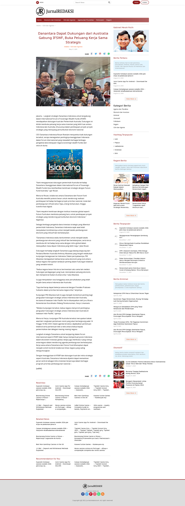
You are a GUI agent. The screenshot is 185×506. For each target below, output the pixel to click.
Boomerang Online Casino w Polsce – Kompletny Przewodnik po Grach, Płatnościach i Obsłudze (63, 398)
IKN (116, 153)
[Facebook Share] (91, 53)
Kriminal (116, 115)
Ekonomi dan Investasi (52, 20)
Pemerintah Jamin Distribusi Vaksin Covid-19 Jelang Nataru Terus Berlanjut (133, 269)
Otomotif (116, 118)
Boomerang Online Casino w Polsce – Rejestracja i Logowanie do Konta (43, 398)
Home (136, 2)
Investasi (118, 150)
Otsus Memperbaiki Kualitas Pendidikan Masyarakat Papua (134, 244)
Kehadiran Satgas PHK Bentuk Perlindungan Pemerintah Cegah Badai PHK (140, 187)
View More (130, 99)
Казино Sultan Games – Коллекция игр (102, 397)
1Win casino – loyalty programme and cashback (101, 407)
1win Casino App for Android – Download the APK (62, 388)
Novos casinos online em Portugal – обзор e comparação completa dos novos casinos (63, 407)
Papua (117, 143)
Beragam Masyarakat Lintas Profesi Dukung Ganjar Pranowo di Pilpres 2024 (136, 383)
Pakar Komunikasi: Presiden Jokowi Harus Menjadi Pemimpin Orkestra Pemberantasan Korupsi (132, 260)
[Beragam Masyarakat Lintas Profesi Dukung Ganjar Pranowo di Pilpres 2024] (118, 384)
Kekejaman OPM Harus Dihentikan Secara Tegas (131, 293)
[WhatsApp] (98, 494)
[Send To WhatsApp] (108, 53)
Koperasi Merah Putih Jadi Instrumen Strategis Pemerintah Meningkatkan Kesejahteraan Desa (121, 205)
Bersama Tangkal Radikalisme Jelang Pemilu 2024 (137, 372)
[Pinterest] (90, 494)
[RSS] (102, 494)
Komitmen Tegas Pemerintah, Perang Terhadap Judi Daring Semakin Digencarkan (130, 300)
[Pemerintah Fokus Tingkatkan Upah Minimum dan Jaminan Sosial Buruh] (140, 197)
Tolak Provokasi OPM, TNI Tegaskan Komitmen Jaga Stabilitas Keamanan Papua (130, 323)
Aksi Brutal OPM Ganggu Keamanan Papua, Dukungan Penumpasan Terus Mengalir (129, 315)
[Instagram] (94, 494)
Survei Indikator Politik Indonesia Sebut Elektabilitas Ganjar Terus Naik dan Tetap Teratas (145, 363)
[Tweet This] (95, 53)
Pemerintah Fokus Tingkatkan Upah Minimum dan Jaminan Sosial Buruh (140, 205)
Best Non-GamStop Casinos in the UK (81, 397)
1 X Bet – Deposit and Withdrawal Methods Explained (44, 407)
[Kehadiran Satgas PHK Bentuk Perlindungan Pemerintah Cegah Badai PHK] (140, 178)
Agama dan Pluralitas (86, 20)
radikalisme (119, 146)
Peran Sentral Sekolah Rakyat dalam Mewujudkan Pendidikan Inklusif (121, 187)
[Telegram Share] (104, 53)
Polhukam (100, 20)
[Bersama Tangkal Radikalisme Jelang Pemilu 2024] (118, 375)
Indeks (144, 2)
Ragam (109, 20)
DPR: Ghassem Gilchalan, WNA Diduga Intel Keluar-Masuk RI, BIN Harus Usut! (134, 252)
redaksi (66, 47)
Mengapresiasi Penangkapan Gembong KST (133, 237)
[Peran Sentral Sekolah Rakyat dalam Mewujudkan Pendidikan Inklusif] (121, 178)
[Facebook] (83, 494)
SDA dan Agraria (69, 20)
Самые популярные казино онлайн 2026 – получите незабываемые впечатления (82, 388)
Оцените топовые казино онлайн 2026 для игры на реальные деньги (43, 388)
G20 (116, 139)
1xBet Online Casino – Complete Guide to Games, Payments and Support (82, 407)
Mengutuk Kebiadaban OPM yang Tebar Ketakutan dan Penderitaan (127, 308)
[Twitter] (87, 494)
